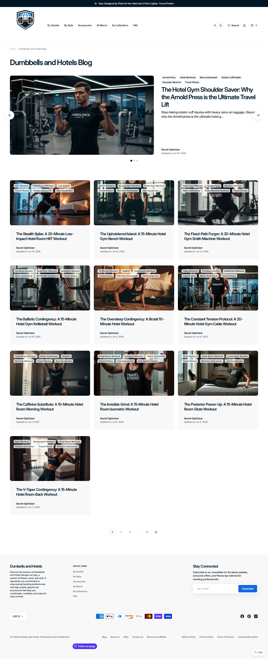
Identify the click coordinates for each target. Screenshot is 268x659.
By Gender (78, 571)
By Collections (80, 591)
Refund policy (189, 637)
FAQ (75, 596)
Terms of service (225, 637)
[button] (233, 25)
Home (13, 49)
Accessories (79, 581)
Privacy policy (206, 637)
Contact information (248, 637)
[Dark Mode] (218, 25)
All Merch (78, 586)
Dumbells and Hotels (28, 637)
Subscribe (247, 588)
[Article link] (134, 115)
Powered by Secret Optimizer (55, 637)
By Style (77, 576)
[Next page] (155, 532)
